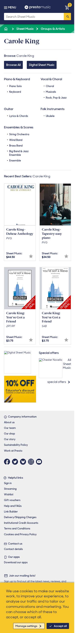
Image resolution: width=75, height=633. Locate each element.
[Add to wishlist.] (30, 256)
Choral (50, 86)
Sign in (8, 483)
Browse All (13, 65)
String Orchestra (19, 134)
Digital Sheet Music (41, 65)
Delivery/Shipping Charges (20, 517)
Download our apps (16, 562)
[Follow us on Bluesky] (24, 462)
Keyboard (15, 92)
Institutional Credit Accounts (21, 523)
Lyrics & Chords (18, 116)
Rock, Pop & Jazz (56, 97)
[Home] (6, 29)
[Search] (67, 16)
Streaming (10, 489)
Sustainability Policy (16, 445)
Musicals (51, 92)
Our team (10, 428)
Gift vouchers (12, 500)
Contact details (13, 549)
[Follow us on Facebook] (8, 462)
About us (9, 422)
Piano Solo (15, 86)
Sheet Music (25, 29)
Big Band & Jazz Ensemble (19, 153)
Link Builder (11, 511)
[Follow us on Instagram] (32, 462)
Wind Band (15, 140)
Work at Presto (13, 450)
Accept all (60, 626)
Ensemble (15, 160)
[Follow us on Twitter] (16, 462)
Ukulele (50, 116)
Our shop (9, 433)
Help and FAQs (13, 506)
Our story (9, 439)
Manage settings (26, 626)
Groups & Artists (52, 29)
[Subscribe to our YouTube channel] (40, 462)
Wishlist (8, 494)
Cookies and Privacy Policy (20, 534)
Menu (12, 7)
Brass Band (16, 145)
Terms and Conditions (17, 528)
